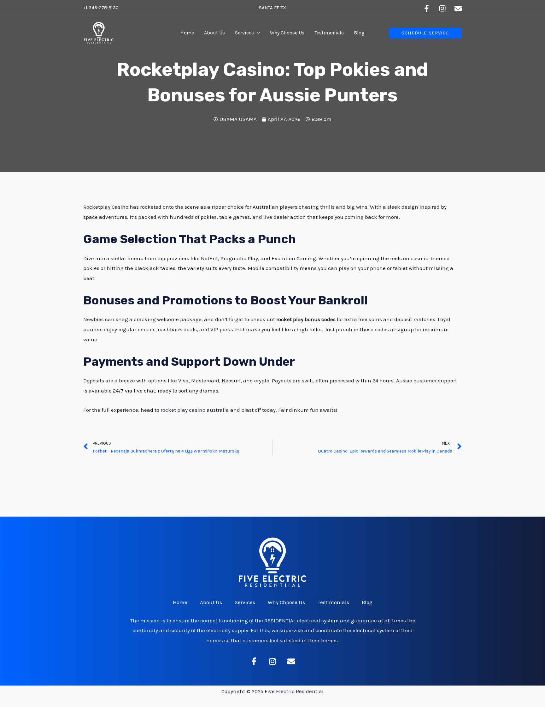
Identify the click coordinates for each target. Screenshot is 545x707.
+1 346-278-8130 (101, 7)
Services (244, 33)
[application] (257, 33)
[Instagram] (442, 8)
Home (187, 33)
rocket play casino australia (195, 410)
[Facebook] (426, 8)
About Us (214, 33)
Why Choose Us (287, 33)
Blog (359, 33)
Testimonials (329, 33)
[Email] (458, 8)
